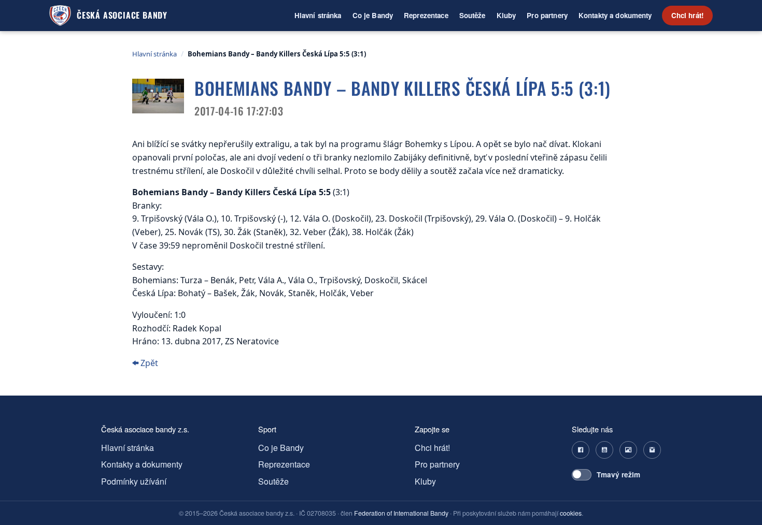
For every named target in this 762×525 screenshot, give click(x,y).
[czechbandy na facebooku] (580, 450)
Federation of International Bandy (401, 513)
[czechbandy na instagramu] (652, 450)
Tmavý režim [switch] (618, 474)
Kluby (506, 15)
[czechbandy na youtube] (604, 450)
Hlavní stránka (318, 15)
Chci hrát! (687, 15)
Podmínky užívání (133, 481)
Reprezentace (426, 15)
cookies (571, 513)
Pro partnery (547, 15)
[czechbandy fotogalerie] (628, 450)
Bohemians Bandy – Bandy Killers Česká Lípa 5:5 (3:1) (277, 54)
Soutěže (472, 15)
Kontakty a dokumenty (615, 15)
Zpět (148, 363)
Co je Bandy (372, 15)
